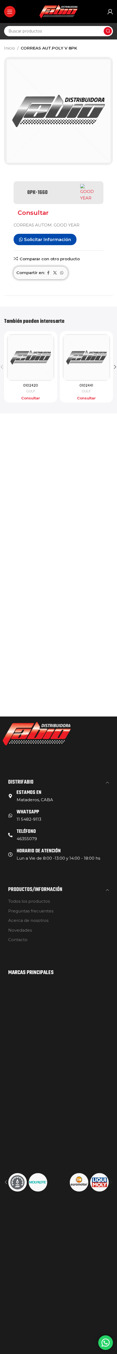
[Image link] (37, 733)
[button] (6, 1182)
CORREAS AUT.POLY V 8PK (49, 48)
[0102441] (86, 357)
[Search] (108, 31)
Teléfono (26, 832)
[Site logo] (58, 11)
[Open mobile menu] (9, 11)
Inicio (9, 48)
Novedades (20, 930)
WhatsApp (28, 812)
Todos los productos (29, 901)
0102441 (86, 385)
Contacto (17, 939)
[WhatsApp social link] (62, 273)
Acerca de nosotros (28, 920)
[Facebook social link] (48, 273)
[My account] (110, 11)
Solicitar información (47, 239)
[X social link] (55, 273)
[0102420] (30, 357)
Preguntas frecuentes (30, 910)
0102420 (30, 385)
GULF (30, 391)
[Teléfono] (10, 835)
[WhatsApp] (10, 815)
